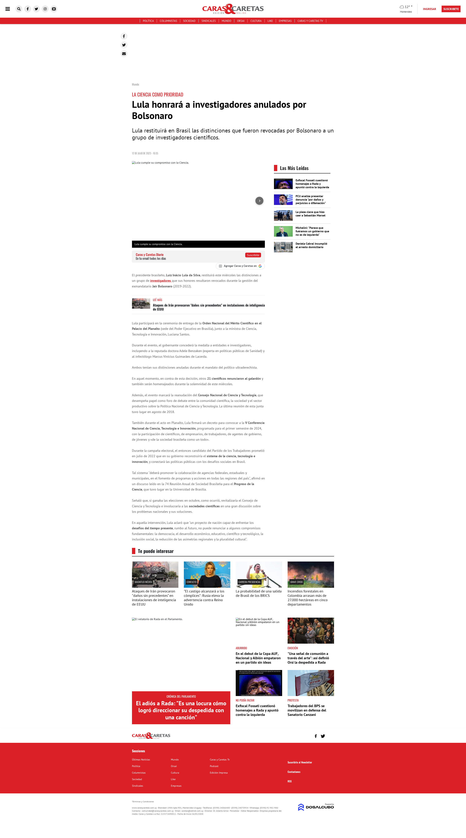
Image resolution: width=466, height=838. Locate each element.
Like (270, 20)
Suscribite (253, 255)
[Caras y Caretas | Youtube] (53, 8)
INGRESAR (429, 9)
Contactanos (294, 772)
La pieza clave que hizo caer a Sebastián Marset (310, 213)
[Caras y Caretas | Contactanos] (330, 735)
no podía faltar (245, 700)
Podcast (214, 766)
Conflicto (191, 582)
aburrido (241, 648)
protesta (293, 700)
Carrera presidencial (249, 582)
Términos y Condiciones (143, 801)
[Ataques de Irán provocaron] (155, 586)
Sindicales (209, 20)
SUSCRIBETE (451, 9)
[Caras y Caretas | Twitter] (36, 8)
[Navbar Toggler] (10, 9)
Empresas (285, 20)
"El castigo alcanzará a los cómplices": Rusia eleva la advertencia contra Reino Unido (204, 598)
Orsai (240, 20)
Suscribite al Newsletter (300, 762)
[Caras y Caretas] (151, 738)
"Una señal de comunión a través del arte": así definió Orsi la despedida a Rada (308, 658)
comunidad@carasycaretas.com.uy (158, 810)
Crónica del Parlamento (181, 696)
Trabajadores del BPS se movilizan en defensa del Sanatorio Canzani (307, 710)
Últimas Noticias (141, 759)
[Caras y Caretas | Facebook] (27, 8)
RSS (290, 781)
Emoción (293, 648)
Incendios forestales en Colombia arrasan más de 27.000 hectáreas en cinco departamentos (308, 598)
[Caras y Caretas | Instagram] (45, 8)
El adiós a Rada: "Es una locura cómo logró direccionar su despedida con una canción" (181, 710)
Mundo (226, 20)
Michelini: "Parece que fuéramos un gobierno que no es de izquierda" (312, 231)
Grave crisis (296, 582)
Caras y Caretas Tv (310, 20)
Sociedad (189, 20)
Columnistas (168, 20)
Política (148, 20)
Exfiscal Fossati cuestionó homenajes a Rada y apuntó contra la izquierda (312, 183)
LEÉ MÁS (157, 300)
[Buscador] (18, 8)
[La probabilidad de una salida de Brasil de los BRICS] (259, 586)
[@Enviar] (124, 53)
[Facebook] (124, 36)
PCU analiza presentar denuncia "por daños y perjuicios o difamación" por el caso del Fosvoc (311, 201)
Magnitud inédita (143, 582)
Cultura (256, 20)
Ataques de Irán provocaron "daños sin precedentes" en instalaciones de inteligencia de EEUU (209, 307)
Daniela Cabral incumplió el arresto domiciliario (311, 245)
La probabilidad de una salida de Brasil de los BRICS (259, 593)
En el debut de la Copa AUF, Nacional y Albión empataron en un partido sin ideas (258, 658)
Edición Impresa (219, 772)
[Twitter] (124, 44)
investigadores (161, 280)
